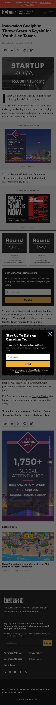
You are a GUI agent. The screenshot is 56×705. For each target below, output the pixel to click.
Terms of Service (34, 370)
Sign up (28, 364)
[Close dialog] (50, 334)
